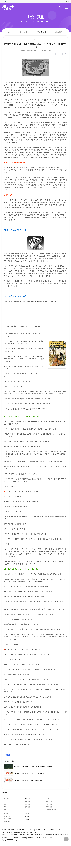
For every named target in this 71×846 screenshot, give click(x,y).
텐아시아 (44, 838)
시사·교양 (6, 799)
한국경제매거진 (31, 838)
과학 (5, 807)
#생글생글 (7, 755)
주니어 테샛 (7, 821)
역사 (5, 804)
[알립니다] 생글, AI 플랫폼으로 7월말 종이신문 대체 (28, 780)
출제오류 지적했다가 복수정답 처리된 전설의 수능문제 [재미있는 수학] (33, 766)
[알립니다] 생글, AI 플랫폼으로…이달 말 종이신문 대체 (29, 773)
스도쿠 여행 (49, 807)
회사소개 (4, 830)
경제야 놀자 (49, 801)
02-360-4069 (56, 830)
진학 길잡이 (24, 32)
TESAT (6, 813)
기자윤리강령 (11, 830)
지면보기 (27, 813)
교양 (5, 809)
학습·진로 (35, 17)
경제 (5, 801)
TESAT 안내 (7, 816)
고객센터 (44, 830)
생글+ (47, 799)
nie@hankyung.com (28, 834)
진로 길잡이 (58, 32)
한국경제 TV (23, 838)
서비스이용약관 (30, 830)
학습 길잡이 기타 (9, 761)
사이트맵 (38, 830)
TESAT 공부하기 (8, 819)
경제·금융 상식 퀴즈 (51, 809)
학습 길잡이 (41, 32)
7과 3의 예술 (49, 804)
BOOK (38, 838)
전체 (9, 32)
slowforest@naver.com (39, 409)
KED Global (51, 838)
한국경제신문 (15, 838)
